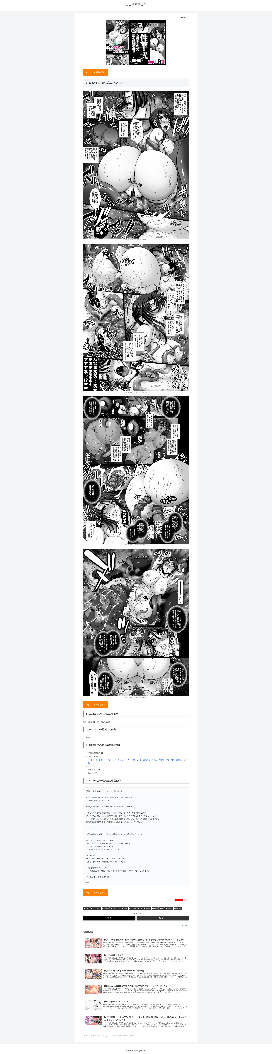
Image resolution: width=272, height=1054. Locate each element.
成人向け (170, 760)
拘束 (109, 760)
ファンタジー (101, 760)
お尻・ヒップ (136, 760)
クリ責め (106, 908)
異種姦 (154, 760)
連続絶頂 (179, 760)
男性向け (162, 760)
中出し (120, 760)
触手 (114, 760)
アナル (127, 760)
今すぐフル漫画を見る (95, 72)
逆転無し (146, 760)
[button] (163, 918)
